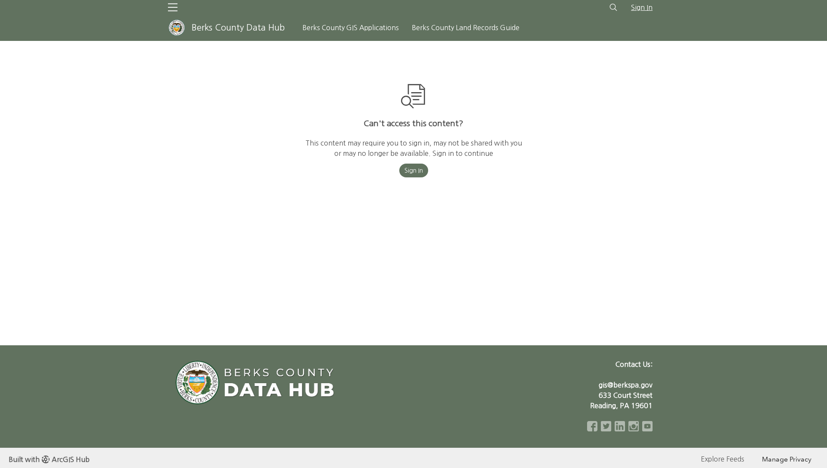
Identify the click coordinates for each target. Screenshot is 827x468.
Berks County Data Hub (238, 27)
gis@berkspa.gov (626, 384)
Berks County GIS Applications (350, 27)
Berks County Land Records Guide (465, 27)
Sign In (642, 7)
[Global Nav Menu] (173, 7)
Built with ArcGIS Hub (49, 459)
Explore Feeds (722, 459)
